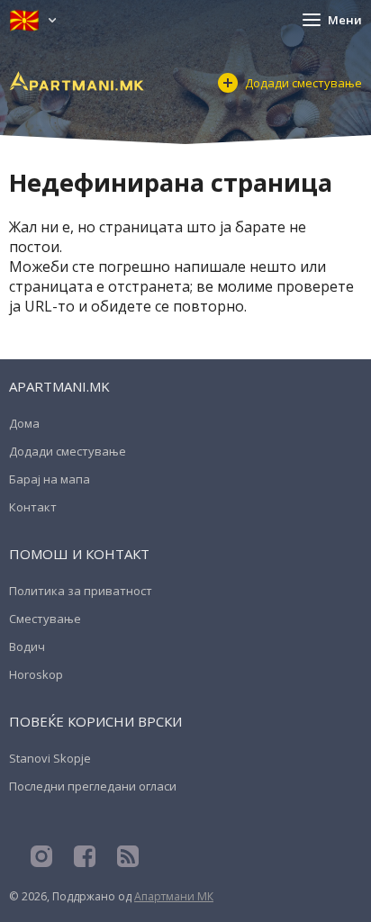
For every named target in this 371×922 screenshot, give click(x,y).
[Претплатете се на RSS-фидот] (128, 856)
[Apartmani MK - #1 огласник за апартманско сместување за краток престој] (76, 81)
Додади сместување (303, 83)
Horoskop (36, 674)
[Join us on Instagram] (41, 856)
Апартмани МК (173, 896)
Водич (27, 646)
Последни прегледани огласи (92, 786)
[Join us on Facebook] (84, 856)
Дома (24, 423)
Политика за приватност (80, 591)
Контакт (33, 507)
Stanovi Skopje (50, 758)
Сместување (45, 618)
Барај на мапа (49, 479)
